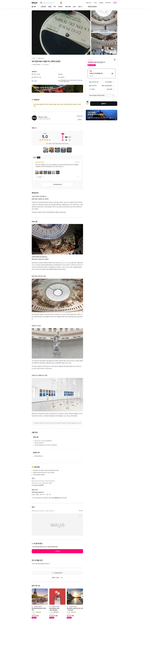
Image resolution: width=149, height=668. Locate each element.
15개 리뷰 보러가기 (57, 184)
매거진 (95, 2)
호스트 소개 (79, 116)
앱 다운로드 (101, 2)
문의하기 (79, 119)
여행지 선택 (88, 2)
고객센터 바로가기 (58, 573)
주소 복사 (81, 510)
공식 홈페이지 (56, 498)
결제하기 (103, 103)
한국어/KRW (108, 2)
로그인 (115, 2)
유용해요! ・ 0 (40, 177)
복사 (61, 577)
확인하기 (58, 551)
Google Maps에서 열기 (38, 485)
